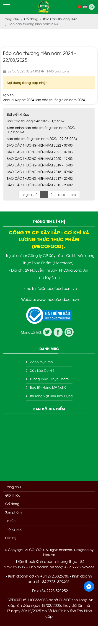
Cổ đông (12, 503)
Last (74, 194)
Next (61, 194)
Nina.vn (49, 554)
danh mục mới (41, 362)
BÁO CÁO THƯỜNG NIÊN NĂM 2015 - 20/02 (40, 185)
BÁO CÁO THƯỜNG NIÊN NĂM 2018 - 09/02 (40, 171)
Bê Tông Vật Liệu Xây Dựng (51, 395)
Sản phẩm (13, 512)
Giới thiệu (12, 495)
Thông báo (13, 529)
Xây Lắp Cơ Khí (42, 370)
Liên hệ (10, 537)
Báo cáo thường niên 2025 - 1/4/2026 (36, 121)
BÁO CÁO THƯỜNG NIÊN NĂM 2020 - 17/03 (40, 158)
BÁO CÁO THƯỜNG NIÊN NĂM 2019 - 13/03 (40, 165)
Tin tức (10, 520)
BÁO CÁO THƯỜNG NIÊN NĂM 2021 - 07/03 (40, 152)
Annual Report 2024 (18, 99)
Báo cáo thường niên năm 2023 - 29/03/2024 (42, 138)
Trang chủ (13, 486)
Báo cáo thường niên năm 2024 (60, 99)
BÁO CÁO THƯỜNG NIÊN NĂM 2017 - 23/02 (40, 178)
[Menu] (6, 7)
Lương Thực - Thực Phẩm (49, 379)
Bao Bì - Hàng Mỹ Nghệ (48, 387)
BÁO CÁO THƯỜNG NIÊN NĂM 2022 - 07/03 (40, 145)
